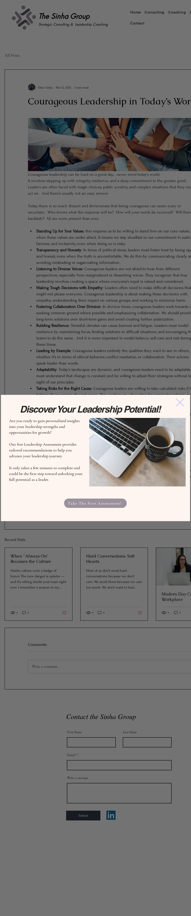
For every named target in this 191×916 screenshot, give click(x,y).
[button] (180, 402)
